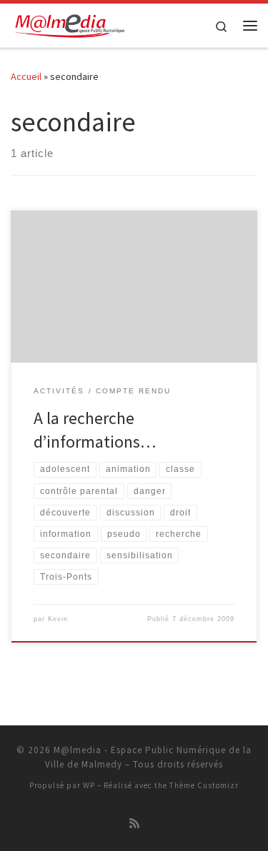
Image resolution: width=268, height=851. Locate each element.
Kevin (58, 619)
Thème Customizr (204, 785)
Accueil (26, 76)
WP (89, 785)
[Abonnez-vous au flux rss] (134, 823)
